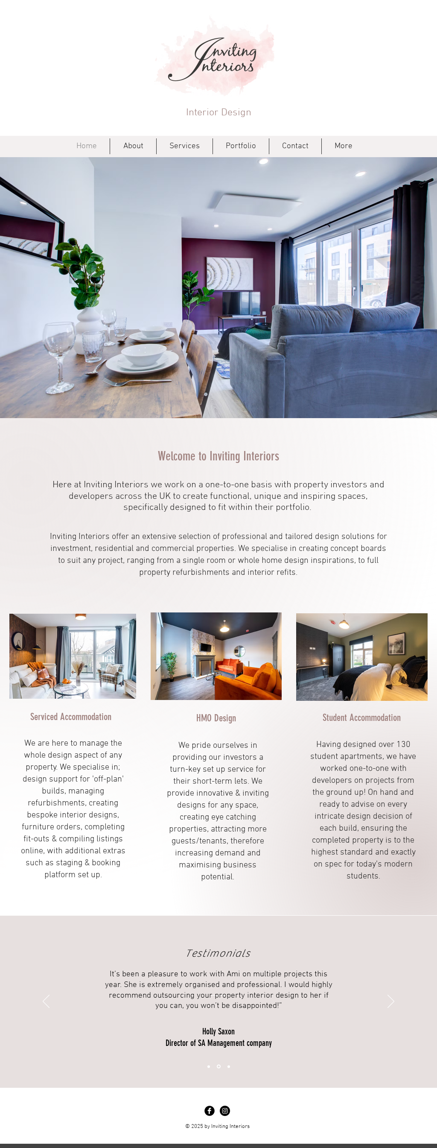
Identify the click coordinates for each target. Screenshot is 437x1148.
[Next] (390, 1002)
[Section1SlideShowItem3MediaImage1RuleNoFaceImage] (228, 1066)
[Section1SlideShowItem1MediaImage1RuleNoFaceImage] (208, 1066)
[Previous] (46, 1002)
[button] (218, 287)
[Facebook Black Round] (209, 1111)
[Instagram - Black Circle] (225, 1111)
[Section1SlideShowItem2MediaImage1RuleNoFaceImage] (219, 1067)
